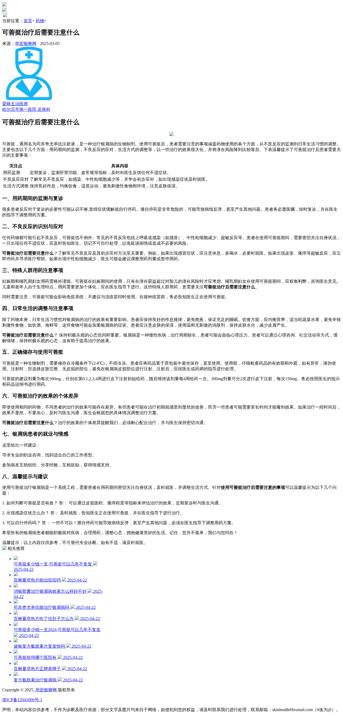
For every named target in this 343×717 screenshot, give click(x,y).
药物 (40, 20)
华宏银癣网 (25, 43)
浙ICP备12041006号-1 (22, 699)
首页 (28, 20)
